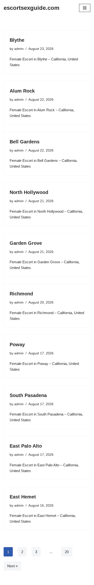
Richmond (21, 293)
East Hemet (23, 496)
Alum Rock (22, 91)
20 (67, 552)
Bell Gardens (25, 141)
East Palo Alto (26, 446)
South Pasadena (28, 395)
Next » (12, 566)
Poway (17, 344)
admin (19, 49)
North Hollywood (29, 192)
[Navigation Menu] (84, 8)
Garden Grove (26, 243)
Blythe (17, 40)
